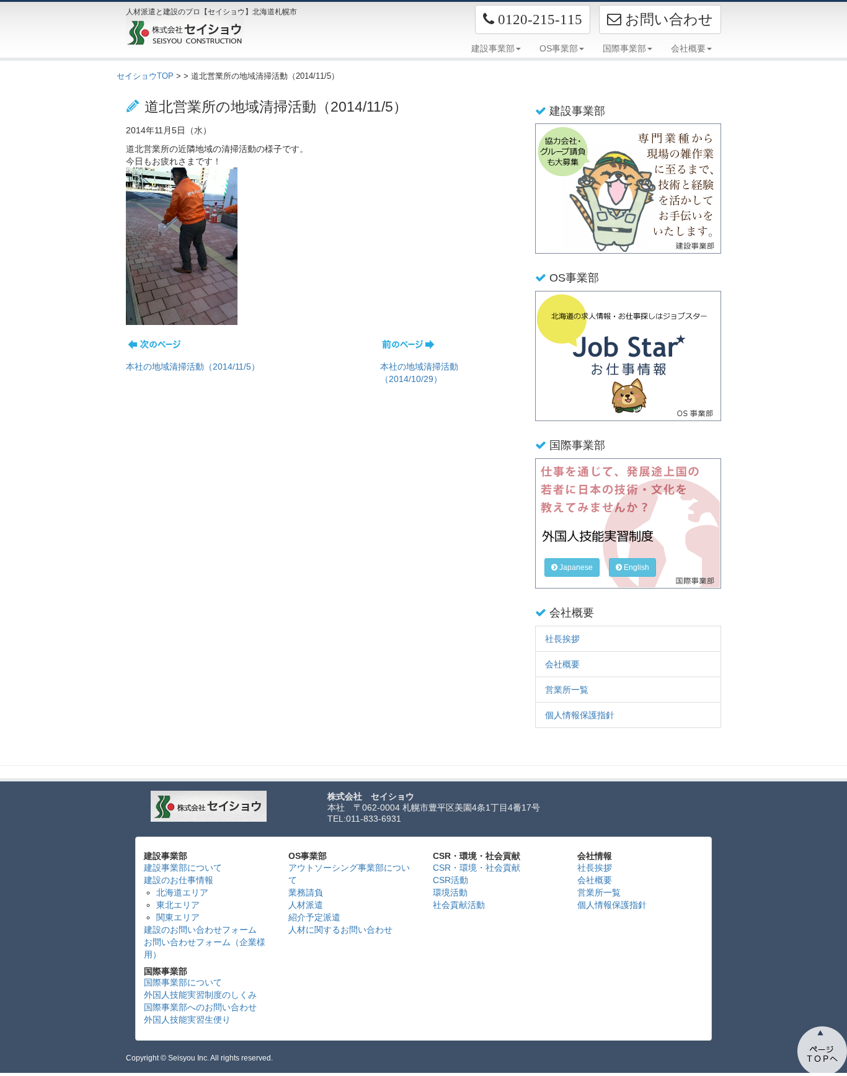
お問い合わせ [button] (667, 19)
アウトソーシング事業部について (349, 874)
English (635, 567)
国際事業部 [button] (624, 48)
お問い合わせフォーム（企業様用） (204, 948)
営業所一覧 (566, 690)
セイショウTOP (145, 76)
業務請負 (305, 892)
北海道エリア (182, 892)
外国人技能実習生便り (187, 1020)
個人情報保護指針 (579, 715)
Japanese (575, 567)
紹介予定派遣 (314, 917)
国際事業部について (183, 982)
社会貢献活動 (459, 905)
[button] (532, 19)
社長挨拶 (562, 639)
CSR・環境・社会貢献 (476, 868)
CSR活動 (450, 880)
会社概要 (562, 664)
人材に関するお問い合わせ (340, 930)
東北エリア (178, 905)
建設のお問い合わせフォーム (200, 930)
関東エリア (178, 917)
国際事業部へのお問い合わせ (200, 1007)
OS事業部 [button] (558, 48)
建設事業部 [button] (493, 48)
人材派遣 (305, 905)
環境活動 (450, 892)
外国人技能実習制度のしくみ (200, 995)
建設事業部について (183, 868)
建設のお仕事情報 (178, 880)
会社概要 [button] (688, 48)
